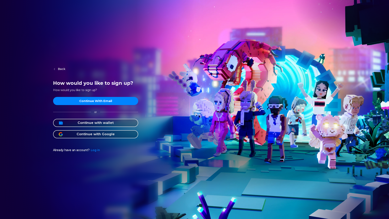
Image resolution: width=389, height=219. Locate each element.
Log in (95, 150)
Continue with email (95, 101)
